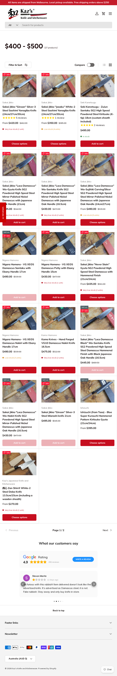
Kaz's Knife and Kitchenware (24, 668)
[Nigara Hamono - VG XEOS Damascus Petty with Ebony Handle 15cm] (58, 243)
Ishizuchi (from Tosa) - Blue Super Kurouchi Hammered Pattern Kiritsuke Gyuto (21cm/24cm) (96, 418)
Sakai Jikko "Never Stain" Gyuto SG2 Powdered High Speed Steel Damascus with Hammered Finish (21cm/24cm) (96, 272)
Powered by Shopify (47, 668)
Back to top (58, 610)
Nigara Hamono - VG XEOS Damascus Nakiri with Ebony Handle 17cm (19, 343)
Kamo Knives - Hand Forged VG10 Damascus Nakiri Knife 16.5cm (58, 343)
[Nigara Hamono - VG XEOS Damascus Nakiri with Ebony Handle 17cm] (19, 318)
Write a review (83, 559)
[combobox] (58, 25)
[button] (103, 13)
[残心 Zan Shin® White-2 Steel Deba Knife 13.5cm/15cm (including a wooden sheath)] (19, 464)
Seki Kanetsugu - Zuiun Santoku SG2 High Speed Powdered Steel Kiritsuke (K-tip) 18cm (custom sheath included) (97, 114)
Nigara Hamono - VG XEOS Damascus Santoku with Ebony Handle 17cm (18, 268)
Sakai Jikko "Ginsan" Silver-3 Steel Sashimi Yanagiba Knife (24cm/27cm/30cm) (19, 110)
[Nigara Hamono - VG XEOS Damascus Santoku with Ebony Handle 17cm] (19, 243)
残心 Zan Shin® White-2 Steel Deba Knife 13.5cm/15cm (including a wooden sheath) (17, 494)
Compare (80, 64)
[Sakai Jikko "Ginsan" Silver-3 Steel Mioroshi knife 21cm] (58, 391)
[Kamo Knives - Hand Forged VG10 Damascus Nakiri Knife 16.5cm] (58, 318)
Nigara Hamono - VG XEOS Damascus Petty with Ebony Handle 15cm (57, 268)
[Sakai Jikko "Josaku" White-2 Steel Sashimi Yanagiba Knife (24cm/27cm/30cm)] (58, 85)
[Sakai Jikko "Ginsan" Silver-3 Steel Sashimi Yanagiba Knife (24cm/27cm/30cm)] (19, 85)
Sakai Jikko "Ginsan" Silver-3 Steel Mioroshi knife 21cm (58, 414)
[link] (23, 530)
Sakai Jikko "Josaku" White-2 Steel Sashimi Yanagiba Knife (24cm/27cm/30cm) (58, 110)
